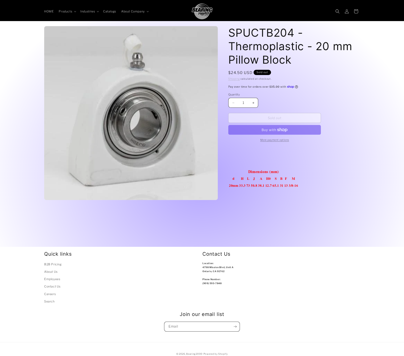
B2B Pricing (53, 264)
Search (49, 301)
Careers (50, 294)
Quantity (234, 94)
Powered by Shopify (215, 353)
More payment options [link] (274, 139)
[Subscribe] (235, 327)
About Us (51, 271)
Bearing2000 (194, 353)
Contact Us (52, 286)
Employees (52, 279)
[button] (67, 11)
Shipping (234, 78)
